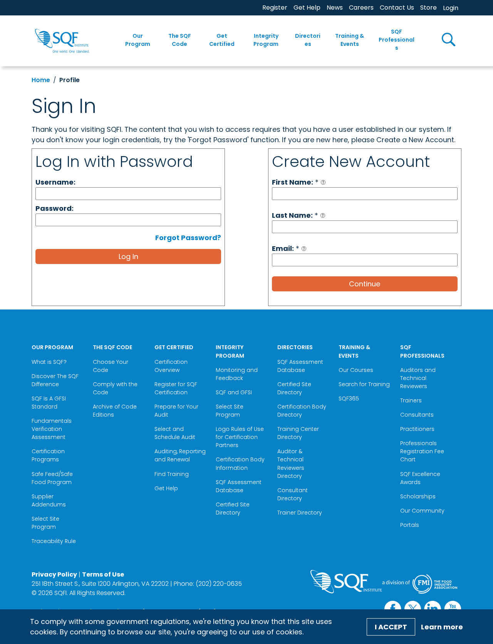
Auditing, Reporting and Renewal (180, 455)
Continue (364, 284)
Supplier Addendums (49, 500)
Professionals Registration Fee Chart (422, 451)
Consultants (417, 415)
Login (450, 7)
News (335, 7)
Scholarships (418, 496)
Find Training (171, 474)
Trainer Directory (299, 512)
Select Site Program (45, 523)
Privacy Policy (54, 574)
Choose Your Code (110, 366)
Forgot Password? (188, 237)
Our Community (422, 511)
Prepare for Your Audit (176, 411)
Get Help (306, 7)
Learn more (442, 627)
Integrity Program (265, 40)
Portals (409, 525)
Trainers (411, 400)
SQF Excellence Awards (420, 478)
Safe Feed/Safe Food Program (52, 478)
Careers (361, 7)
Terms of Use (103, 574)
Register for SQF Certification (175, 388)
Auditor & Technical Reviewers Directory (290, 463)
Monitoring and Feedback (237, 374)
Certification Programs (48, 455)
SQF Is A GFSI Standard (49, 402)
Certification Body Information (240, 463)
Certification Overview (171, 366)
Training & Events (349, 40)
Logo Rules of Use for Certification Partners (240, 437)
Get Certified (222, 40)
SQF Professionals (396, 40)
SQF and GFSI (234, 392)
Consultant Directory (292, 494)
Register (274, 7)
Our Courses (356, 370)
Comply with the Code (115, 388)
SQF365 (349, 398)
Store (428, 7)
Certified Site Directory (233, 508)
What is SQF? (49, 362)
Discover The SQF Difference (55, 380)
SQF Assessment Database (239, 486)
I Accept (391, 627)
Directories (307, 40)
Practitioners (417, 429)
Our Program (137, 40)
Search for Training (364, 384)
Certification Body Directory (301, 411)
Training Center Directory (298, 433)
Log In (128, 256)
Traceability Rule (54, 541)
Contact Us (397, 7)
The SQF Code (179, 40)
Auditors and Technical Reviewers (418, 378)
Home (41, 80)
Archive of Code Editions (115, 411)
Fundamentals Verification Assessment (52, 429)
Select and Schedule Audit (174, 433)
